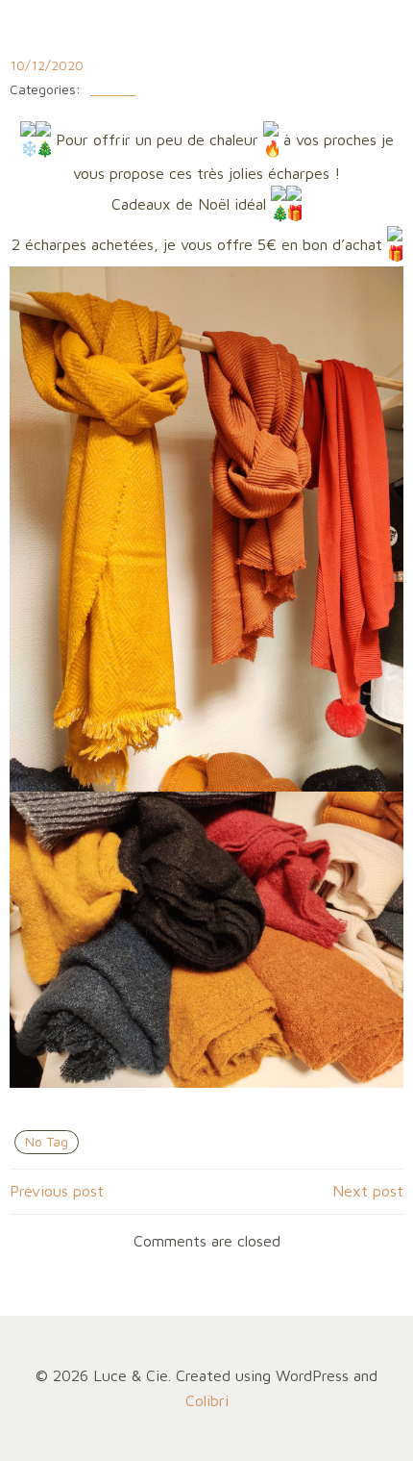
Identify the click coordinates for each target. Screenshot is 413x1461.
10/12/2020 (47, 65)
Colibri (207, 1400)
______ (113, 90)
